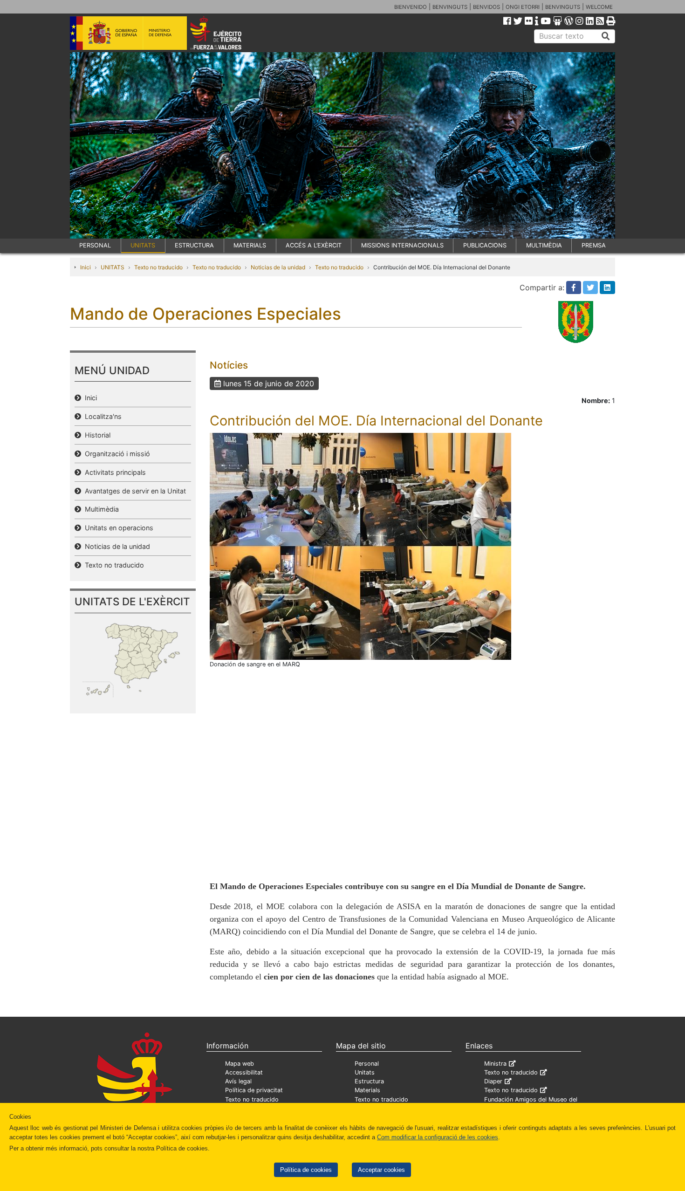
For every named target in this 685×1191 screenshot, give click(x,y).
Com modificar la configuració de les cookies (437, 1137)
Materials (367, 1090)
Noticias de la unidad (278, 267)
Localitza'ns (101, 416)
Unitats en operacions (117, 528)
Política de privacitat (254, 1090)
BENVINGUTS (449, 7)
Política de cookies (306, 1169)
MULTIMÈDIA (544, 245)
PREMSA (594, 245)
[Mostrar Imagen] (360, 545)
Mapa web (239, 1063)
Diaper (493, 1081)
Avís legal (238, 1081)
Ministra (495, 1063)
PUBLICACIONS (485, 245)
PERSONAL (95, 245)
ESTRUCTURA (194, 245)
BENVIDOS (486, 7)
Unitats (365, 1072)
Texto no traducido (158, 267)
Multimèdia (100, 509)
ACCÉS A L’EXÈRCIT (314, 245)
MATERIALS (249, 245)
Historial (95, 435)
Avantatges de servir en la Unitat (133, 491)
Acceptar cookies (381, 1169)
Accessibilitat (244, 1072)
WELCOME (599, 7)
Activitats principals (113, 472)
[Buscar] (606, 36)
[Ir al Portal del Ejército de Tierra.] (226, 32)
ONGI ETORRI (523, 7)
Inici (85, 267)
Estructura (369, 1081)
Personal (367, 1063)
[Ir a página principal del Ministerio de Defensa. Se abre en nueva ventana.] (128, 32)
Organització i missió (115, 454)
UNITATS (142, 245)
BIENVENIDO (410, 7)
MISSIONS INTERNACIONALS (402, 245)
